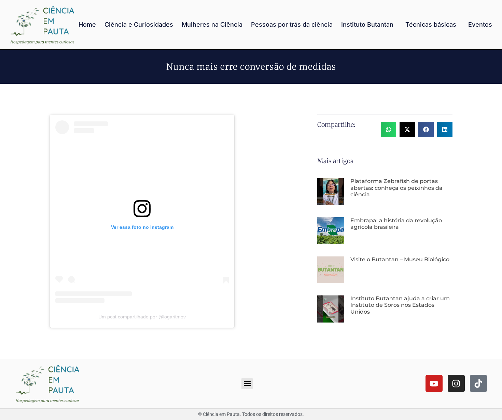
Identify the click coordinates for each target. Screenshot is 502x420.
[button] (388, 129)
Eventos (480, 24)
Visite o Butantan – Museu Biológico (399, 259)
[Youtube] (434, 383)
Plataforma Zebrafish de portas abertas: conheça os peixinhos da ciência (396, 187)
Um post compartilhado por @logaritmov (142, 316)
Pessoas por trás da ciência (292, 24)
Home (87, 24)
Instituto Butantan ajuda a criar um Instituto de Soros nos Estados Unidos (400, 305)
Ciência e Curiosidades (138, 24)
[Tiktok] (478, 383)
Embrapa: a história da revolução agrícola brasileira (396, 223)
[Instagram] (456, 383)
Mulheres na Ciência (212, 24)
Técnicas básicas (430, 24)
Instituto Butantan (367, 24)
